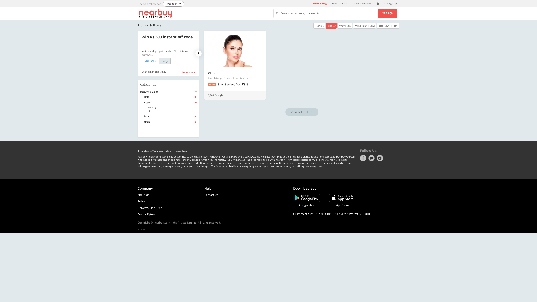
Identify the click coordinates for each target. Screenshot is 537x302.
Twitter (371, 158)
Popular (331, 25)
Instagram (380, 158)
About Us (143, 195)
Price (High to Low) (364, 25)
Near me (319, 25)
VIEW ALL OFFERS (302, 112)
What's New (345, 25)
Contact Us (211, 195)
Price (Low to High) (388, 25)
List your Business (361, 3)
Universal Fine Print (150, 208)
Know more (188, 72)
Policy (141, 201)
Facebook (363, 158)
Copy (164, 61)
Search (387, 13)
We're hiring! (320, 3)
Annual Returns (147, 214)
